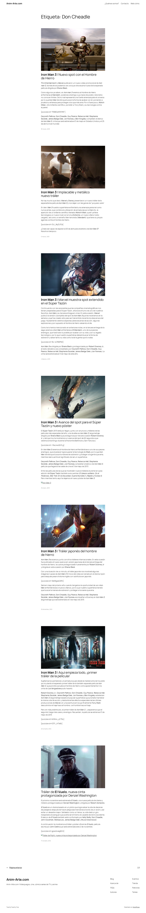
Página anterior (14, 867)
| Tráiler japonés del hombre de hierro (69, 552)
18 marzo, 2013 (45, 129)
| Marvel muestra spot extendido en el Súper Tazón (72, 301)
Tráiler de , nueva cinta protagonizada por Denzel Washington (69, 793)
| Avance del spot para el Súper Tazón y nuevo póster (71, 424)
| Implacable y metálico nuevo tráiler (65, 193)
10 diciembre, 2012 (46, 609)
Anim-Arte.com (14, 3)
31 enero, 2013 (45, 488)
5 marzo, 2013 (45, 236)
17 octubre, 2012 (46, 841)
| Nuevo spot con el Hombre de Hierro (69, 76)
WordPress (136, 907)
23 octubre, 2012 (46, 729)
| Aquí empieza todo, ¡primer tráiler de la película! (69, 674)
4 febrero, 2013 (45, 359)
